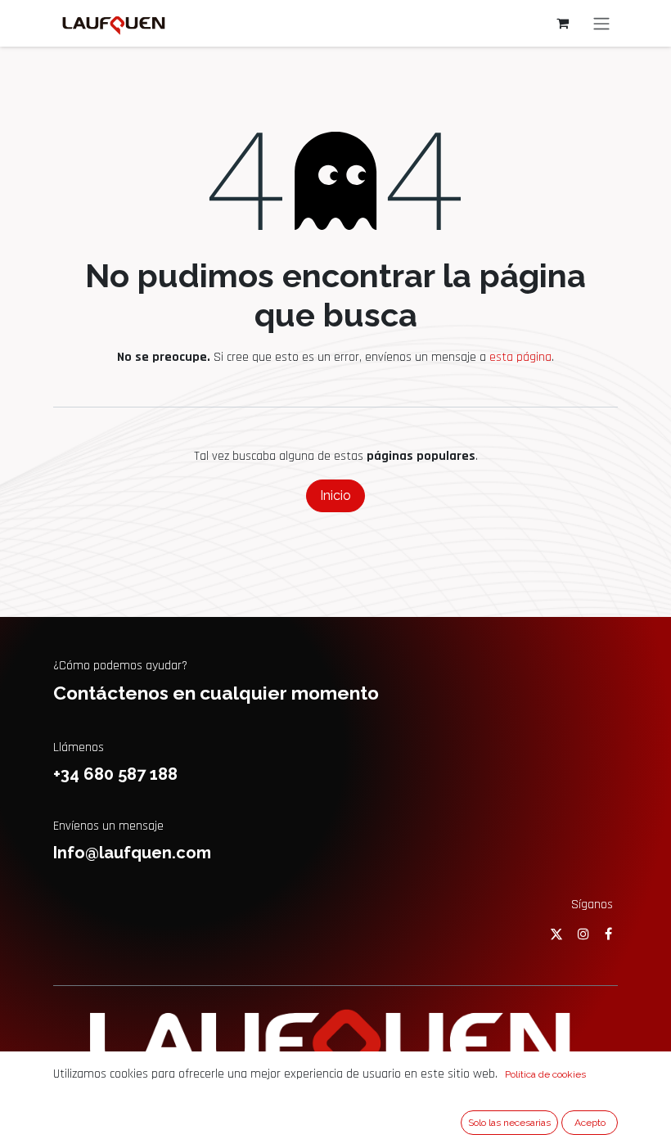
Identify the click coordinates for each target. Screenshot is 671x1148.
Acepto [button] (590, 1122)
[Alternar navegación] (601, 23)
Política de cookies (545, 1074)
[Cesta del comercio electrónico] (562, 23)
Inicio (335, 495)
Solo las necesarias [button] (509, 1122)
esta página (520, 357)
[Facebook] (608, 933)
